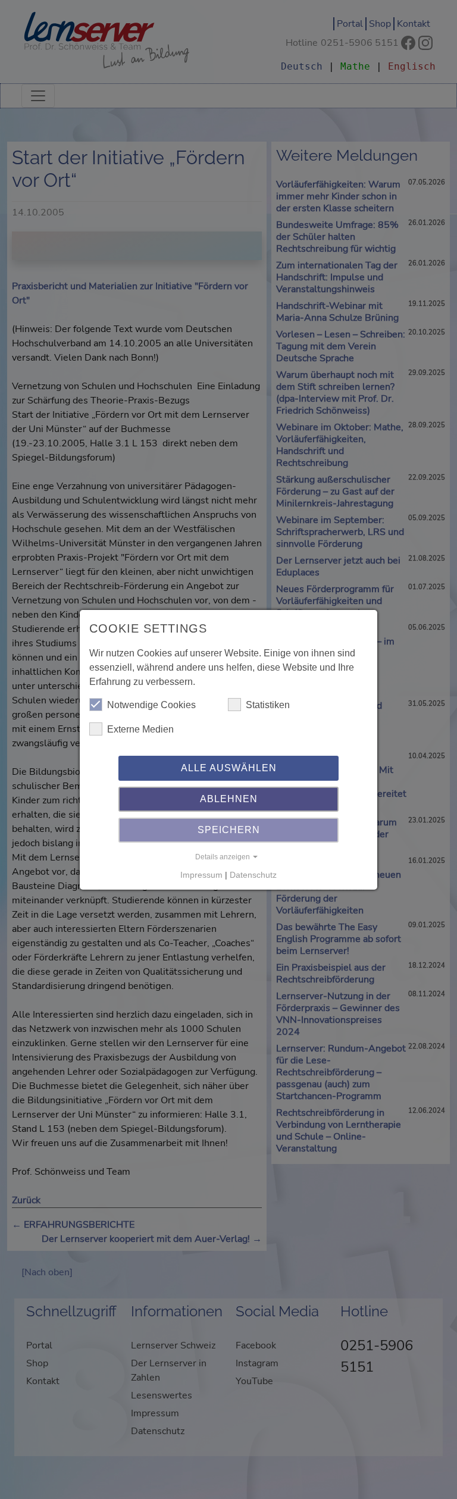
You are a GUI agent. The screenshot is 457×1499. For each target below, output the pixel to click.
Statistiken (268, 705)
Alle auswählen (229, 768)
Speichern (229, 830)
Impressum (201, 875)
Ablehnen (229, 799)
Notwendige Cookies (151, 705)
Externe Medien (140, 729)
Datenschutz (253, 875)
